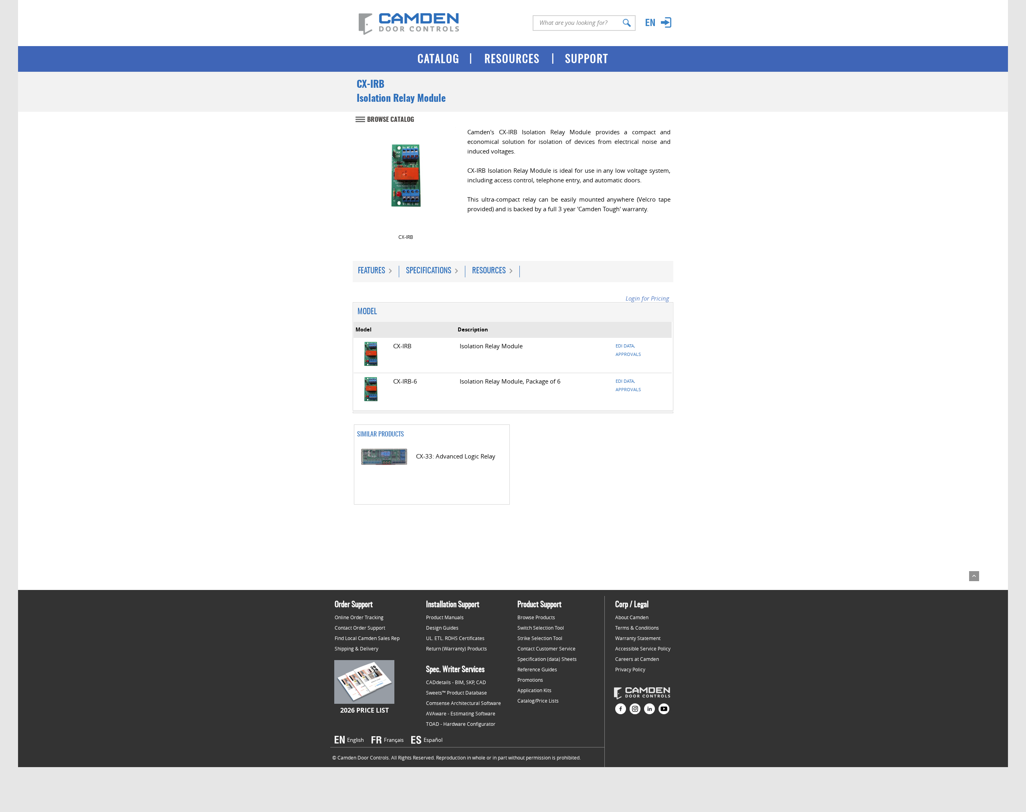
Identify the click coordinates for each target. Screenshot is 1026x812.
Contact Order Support (360, 627)
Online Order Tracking (359, 617)
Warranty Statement (637, 638)
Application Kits (534, 690)
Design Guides (442, 627)
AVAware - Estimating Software (460, 713)
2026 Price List (364, 710)
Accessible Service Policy (643, 648)
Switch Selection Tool (540, 627)
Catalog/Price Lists (538, 700)
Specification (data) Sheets (547, 659)
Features (371, 271)
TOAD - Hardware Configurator (460, 724)
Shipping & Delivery (356, 648)
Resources (489, 271)
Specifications (428, 271)
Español (433, 739)
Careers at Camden (637, 659)
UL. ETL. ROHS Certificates (455, 638)
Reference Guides (537, 669)
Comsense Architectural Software (463, 703)
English (355, 739)
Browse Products (536, 617)
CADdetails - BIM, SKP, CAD (456, 682)
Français (394, 739)
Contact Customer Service (546, 648)
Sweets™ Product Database (456, 692)
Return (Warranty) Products (456, 648)
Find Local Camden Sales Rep (367, 638)
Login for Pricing (647, 298)
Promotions (530, 680)
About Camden (631, 617)
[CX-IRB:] (405, 179)
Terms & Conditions (637, 627)
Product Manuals (445, 617)
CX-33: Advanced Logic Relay (455, 456)
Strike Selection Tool (539, 638)
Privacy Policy (630, 669)
